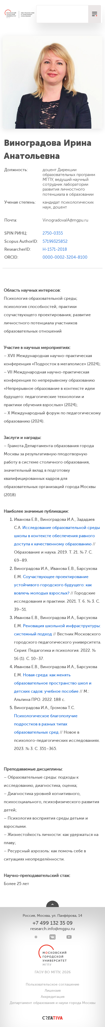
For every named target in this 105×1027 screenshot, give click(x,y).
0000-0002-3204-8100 (65, 257)
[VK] (52, 937)
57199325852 (55, 241)
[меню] (94, 14)
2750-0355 (53, 233)
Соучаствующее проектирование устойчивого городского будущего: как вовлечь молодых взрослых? (53, 585)
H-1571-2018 (55, 249)
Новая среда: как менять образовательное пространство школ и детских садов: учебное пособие (52, 683)
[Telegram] (36, 937)
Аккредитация (52, 997)
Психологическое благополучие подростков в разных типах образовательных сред (45, 724)
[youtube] (69, 937)
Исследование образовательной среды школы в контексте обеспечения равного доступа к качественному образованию (57, 535)
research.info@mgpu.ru (52, 928)
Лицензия (53, 990)
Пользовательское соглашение (52, 984)
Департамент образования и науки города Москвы (53, 1003)
